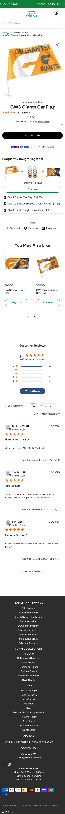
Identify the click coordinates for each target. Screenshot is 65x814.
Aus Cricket (28, 699)
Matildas (28, 703)
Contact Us (28, 729)
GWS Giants (28, 680)
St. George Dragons (29, 625)
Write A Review (32, 391)
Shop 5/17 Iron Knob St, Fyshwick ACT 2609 (29, 741)
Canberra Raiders (28, 612)
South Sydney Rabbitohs (28, 617)
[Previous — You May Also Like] (28, 317)
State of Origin (29, 690)
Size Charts (29, 721)
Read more (44, 121)
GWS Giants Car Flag (20, 197)
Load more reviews (32, 571)
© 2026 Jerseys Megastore (29, 805)
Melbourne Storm (28, 638)
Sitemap (54, 805)
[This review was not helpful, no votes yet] (56, 460)
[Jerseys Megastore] (32, 14)
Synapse (12, 805)
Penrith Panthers (29, 634)
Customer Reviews (29, 725)
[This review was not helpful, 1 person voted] (56, 559)
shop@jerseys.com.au (29, 757)
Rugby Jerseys (29, 694)
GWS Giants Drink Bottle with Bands (29, 203)
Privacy (46, 805)
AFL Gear (29, 653)
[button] (56, 14)
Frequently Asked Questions (28, 712)
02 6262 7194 (28, 753)
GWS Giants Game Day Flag (47, 291)
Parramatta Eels (29, 621)
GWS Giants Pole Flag (15, 291)
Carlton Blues (28, 662)
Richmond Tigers (29, 666)
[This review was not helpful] (56, 509)
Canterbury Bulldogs (28, 630)
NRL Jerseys (28, 608)
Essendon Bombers (28, 675)
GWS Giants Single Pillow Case (26, 210)
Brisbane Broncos (28, 643)
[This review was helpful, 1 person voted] (51, 559)
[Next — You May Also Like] (35, 317)
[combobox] (47, 413)
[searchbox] (18, 405)
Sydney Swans (29, 671)
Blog (28, 708)
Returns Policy (29, 716)
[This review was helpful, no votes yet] (51, 460)
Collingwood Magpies (29, 658)
